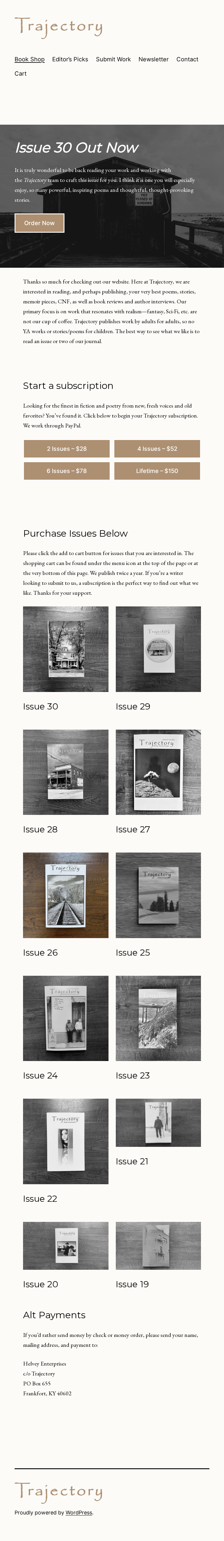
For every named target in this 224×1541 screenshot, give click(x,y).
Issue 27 (133, 829)
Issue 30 (40, 706)
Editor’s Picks (70, 59)
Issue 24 (40, 1075)
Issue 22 (40, 1198)
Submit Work (113, 59)
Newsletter (154, 59)
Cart (21, 73)
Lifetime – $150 (157, 470)
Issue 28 (40, 829)
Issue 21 (132, 1161)
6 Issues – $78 (67, 470)
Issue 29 (133, 706)
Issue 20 (40, 1284)
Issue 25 (133, 952)
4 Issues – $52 (157, 448)
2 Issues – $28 (67, 448)
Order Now (39, 223)
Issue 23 (133, 1075)
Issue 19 (132, 1284)
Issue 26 (40, 952)
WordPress (79, 1512)
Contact (187, 59)
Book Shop (30, 59)
